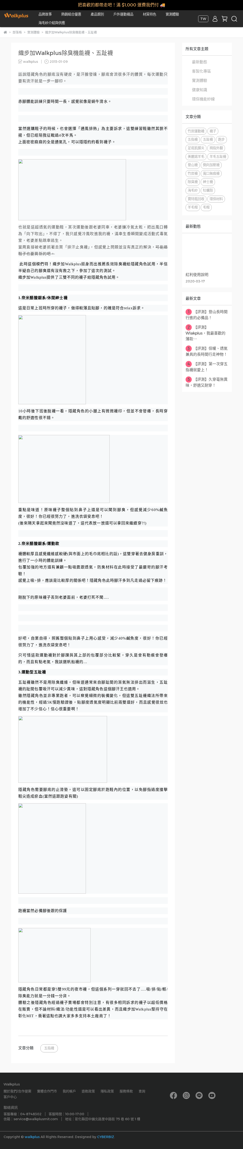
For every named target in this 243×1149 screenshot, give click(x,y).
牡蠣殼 (208, 190)
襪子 (213, 131)
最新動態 (199, 62)
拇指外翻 (216, 148)
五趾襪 (208, 139)
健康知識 (199, 90)
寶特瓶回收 (196, 199)
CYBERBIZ (105, 1137)
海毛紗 (193, 190)
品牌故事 (45, 14)
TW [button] (203, 19)
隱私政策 (107, 1091)
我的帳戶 (69, 1091)
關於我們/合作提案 (17, 1091)
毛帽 (206, 207)
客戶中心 (10, 1097)
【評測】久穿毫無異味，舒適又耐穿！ (207, 382)
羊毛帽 (193, 207)
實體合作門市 (47, 1091)
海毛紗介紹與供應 (51, 23)
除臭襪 (193, 182)
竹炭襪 (193, 173)
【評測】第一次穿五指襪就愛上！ (207, 367)
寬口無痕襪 (211, 173)
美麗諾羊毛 (196, 156)
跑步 (221, 139)
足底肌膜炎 (196, 148)
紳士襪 (208, 182)
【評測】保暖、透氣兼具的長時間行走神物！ (207, 351)
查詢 (142, 1091)
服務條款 (126, 1091)
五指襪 (49, 1048)
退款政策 (88, 1091)
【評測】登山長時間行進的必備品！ (207, 315)
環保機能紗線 (203, 99)
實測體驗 (172, 14)
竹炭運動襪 (196, 131)
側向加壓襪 (211, 165)
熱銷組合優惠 (71, 14)
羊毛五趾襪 (218, 156)
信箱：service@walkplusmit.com (31, 1119)
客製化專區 (201, 71)
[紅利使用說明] (207, 254)
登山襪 (193, 165)
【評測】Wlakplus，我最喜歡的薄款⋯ (205, 333)
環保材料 (216, 199)
